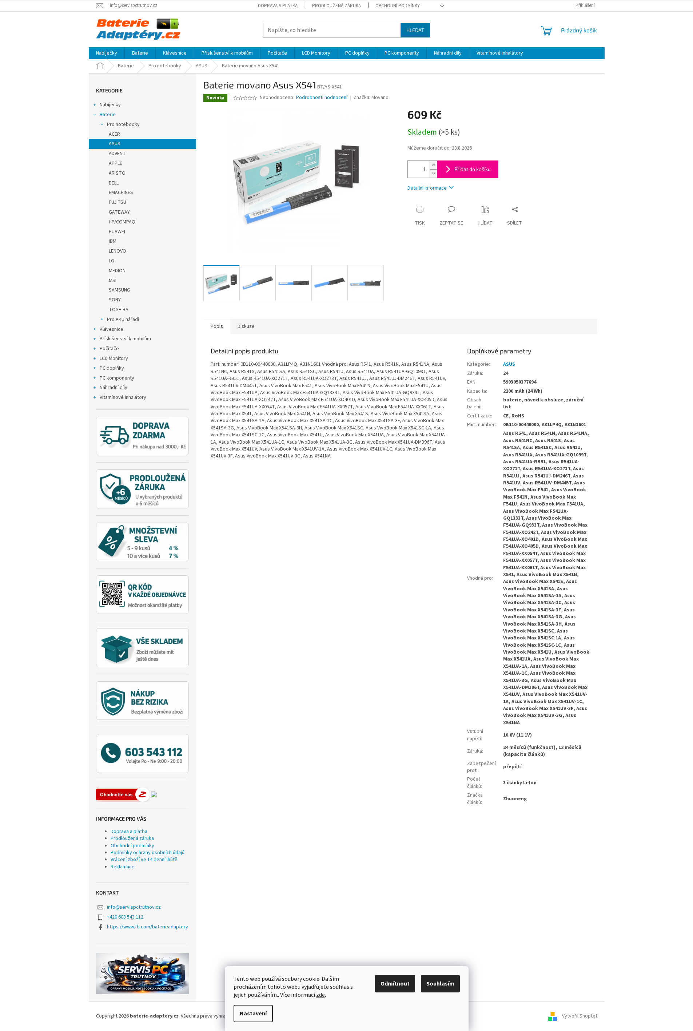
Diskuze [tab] (246, 326)
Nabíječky (110, 104)
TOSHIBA (118, 309)
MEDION (117, 270)
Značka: (371, 97)
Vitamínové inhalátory (123, 397)
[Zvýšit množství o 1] (433, 165)
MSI (112, 280)
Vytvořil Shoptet (579, 1016)
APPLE (115, 163)
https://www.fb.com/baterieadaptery (147, 927)
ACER (114, 134)
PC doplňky (112, 368)
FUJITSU (117, 202)
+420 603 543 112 (125, 917)
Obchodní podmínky (397, 6)
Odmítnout (395, 984)
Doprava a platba (278, 6)
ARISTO (117, 173)
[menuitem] (106, 53)
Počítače (109, 348)
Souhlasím (440, 984)
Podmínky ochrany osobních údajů (147, 852)
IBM (112, 241)
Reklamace (123, 867)
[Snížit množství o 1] (433, 173)
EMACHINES (121, 192)
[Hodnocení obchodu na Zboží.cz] (123, 794)
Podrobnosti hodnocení (321, 97)
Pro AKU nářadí (123, 319)
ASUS (114, 143)
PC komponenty (117, 378)
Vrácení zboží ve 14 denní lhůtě (144, 859)
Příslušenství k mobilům (125, 338)
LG (111, 261)
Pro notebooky (123, 124)
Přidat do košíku (472, 169)
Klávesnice (111, 329)
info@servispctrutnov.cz (134, 907)
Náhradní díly (113, 387)
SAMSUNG (119, 290)
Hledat (415, 30)
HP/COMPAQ (122, 222)
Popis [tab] (217, 326)
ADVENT (117, 153)
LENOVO (117, 251)
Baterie (108, 114)
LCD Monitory (114, 358)
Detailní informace (427, 188)
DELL (114, 183)
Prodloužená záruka (336, 6)
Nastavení (253, 1014)
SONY (115, 300)
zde (320, 995)
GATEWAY (119, 212)
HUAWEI (117, 231)
